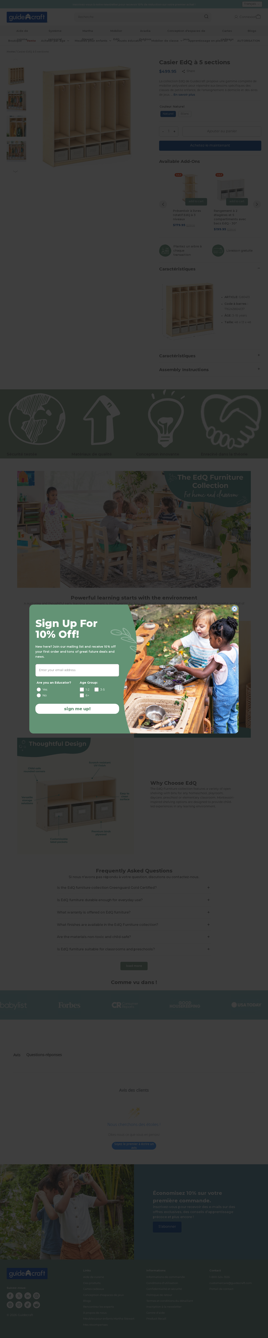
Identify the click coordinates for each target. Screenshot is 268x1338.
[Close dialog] (234, 608)
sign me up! (77, 708)
